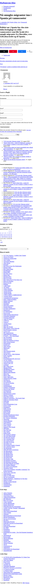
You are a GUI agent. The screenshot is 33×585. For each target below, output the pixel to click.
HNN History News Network (11, 328)
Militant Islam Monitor (9, 372)
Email (1, 113)
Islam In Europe (7, 339)
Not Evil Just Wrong (8, 389)
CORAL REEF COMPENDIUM (12, 295)
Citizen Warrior (7, 289)
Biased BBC (6, 272)
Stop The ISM (7, 430)
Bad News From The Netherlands (12, 266)
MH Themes (26, 583)
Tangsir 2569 (6, 541)
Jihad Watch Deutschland (10, 511)
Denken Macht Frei (8, 505)
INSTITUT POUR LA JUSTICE (12, 568)
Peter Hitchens (7, 392)
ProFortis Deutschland (9, 526)
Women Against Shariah (9, 481)
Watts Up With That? (9, 475)
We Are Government (8, 477)
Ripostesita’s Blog (8, 577)
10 (1, 235)
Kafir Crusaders (7, 355)
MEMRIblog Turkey (8, 369)
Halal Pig (5, 325)
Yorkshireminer (7, 484)
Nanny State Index (8, 377)
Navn (1, 108)
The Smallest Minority (9, 465)
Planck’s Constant (8, 395)
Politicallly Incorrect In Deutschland (13, 523)
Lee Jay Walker (7, 360)
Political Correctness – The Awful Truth (14, 398)
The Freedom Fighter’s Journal (11, 445)
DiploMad (6, 304)
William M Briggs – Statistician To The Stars (15, 478)
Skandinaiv (6, 580)
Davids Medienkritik (8, 503)
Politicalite (6, 401)
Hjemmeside (3, 117)
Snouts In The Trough (9, 427)
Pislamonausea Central (9, 393)
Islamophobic (7, 343)
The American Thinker (9, 434)
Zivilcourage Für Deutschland (11, 549)
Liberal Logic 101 (8, 363)
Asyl (19, 22)
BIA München (7, 499)
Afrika (15, 22)
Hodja (11, 22)
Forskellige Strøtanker (9, 316)
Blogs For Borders (8, 281)
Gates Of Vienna (7, 319)
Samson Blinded (7, 421)
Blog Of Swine (7, 278)
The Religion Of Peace (9, 460)
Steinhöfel (6, 540)
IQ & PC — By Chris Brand (11, 336)
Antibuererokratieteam (9, 497)
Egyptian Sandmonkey (9, 308)
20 (6, 236)
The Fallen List (7, 443)
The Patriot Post (7, 457)
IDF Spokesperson (8, 333)
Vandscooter (6, 55)
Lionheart (6, 365)
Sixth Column (7, 425)
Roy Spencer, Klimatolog (10, 418)
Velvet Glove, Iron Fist (9, 472)
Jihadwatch (6, 348)
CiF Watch (6, 287)
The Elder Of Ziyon (8, 442)
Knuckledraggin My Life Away (11, 358)
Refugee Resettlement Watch (11, 415)
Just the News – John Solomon (11, 354)
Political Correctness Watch (10, 399)
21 (8, 236)
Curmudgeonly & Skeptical (10, 298)
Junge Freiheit (7, 512)
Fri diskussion (7, 8)
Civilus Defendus (8, 290)
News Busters (7, 381)
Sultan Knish (6, 433)
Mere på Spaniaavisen (6, 47)
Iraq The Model (7, 337)
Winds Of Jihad (7, 480)
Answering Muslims (8, 261)
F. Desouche (6, 563)
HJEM (5, 9)
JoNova (5, 349)
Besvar (5, 89)
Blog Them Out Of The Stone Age (12, 279)
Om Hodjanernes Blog (9, 11)
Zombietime (6, 486)
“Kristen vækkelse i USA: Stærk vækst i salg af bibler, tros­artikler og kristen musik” (17, 212)
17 (1, 236)
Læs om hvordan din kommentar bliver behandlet (15, 130)
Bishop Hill (6, 275)
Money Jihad (6, 375)
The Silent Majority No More (11, 463)
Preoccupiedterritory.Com (10, 404)
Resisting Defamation (9, 416)
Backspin (5, 264)
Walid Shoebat (7, 474)
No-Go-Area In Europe (9, 518)
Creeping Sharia (7, 296)
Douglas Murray (7, 307)
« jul (1, 242)
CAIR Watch (6, 286)
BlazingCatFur (7, 276)
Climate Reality (7, 293)
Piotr (4, 177)
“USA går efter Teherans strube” (12, 141)
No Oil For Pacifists (8, 383)
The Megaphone (7, 451)
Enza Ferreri (6, 561)
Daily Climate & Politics (9, 299)
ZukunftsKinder (7, 550)
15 (9, 235)
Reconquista (6, 413)
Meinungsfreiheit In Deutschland (12, 515)
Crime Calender (7, 502)
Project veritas (7, 406)
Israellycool (6, 345)
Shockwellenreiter (8, 538)
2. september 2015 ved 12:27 (11, 83)
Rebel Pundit (6, 412)
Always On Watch (8, 257)
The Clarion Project (8, 440)
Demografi (24, 22)
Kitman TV (6, 357)
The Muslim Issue (8, 454)
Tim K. (5, 544)
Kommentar (3, 98)
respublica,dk (6, 565)
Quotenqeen (6, 531)
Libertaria (6, 514)
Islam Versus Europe (8, 342)
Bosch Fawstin (7, 283)
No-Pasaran (6, 384)
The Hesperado (7, 448)
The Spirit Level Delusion (10, 466)
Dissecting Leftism (8, 305)
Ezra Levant (6, 313)
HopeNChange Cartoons (10, 330)
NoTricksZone (7, 390)
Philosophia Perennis (9, 521)
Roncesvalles (6, 537)
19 (4, 236)
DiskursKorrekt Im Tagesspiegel (12, 506)
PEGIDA (5, 520)
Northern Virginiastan (9, 387)
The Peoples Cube (8, 459)
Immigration (3, 24)
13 (6, 235)
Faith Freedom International (10, 314)
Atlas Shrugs (6, 263)
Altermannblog (7, 494)
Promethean (6, 407)
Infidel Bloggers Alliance (10, 334)
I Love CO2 (6, 331)
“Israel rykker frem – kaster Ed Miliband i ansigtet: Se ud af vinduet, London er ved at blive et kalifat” (17, 143)
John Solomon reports (9, 351)
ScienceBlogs (7, 422)
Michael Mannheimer (9, 517)
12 (4, 235)
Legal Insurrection (8, 361)
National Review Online (9, 378)
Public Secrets (7, 409)
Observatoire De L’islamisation (11, 572)
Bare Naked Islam (8, 269)
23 (11, 236)
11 (2, 235)
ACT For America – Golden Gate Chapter (14, 255)
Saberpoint (6, 419)
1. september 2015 (5, 22)
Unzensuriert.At (7, 546)
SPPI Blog (6, 428)
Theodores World (8, 468)
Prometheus (6, 529)
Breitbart (5, 284)
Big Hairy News (7, 273)
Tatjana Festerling (8, 543)
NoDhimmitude (7, 386)
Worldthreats (6, 483)
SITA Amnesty (7, 424)
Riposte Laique (7, 575)
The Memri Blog (7, 453)
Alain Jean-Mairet (8, 560)
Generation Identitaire (9, 566)
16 (11, 235)
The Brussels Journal (9, 437)
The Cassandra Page (8, 439)
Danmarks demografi (9, 6)
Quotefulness (6, 410)
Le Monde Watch (8, 571)
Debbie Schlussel (8, 301)
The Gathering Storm (9, 447)
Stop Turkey (6, 431)
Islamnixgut (6, 509)
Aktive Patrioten (7, 493)
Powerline (6, 402)
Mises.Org (6, 374)
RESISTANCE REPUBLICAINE (12, 574)
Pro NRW (6, 528)
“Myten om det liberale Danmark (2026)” (14, 159)
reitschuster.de (7, 535)
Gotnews (5, 322)
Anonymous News (8, 496)
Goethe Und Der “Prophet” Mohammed (14, 508)
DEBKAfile (6, 302)
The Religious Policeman (10, 462)
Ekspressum (6, 310)
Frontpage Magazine (8, 317)
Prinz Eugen (6, 525)
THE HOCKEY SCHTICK (10, 450)
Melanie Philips (7, 368)
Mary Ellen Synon (8, 366)
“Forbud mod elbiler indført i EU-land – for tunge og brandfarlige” (18, 168)
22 (9, 236)
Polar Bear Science (8, 396)
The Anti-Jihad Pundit (9, 436)
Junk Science (6, 352)
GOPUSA (6, 320)
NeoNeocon (6, 380)
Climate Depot (7, 292)
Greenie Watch (7, 324)
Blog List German (8, 500)
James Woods (7, 346)
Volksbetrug (6, 547)
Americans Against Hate (9, 258)
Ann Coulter (6, 260)
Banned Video (7, 267)
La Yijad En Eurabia (8, 569)
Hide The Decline (8, 327)
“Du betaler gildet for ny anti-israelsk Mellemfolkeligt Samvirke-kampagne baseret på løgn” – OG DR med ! (17, 172)
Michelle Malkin (7, 371)
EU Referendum (7, 311)
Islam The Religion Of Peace (11, 340)
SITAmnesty (6, 578)
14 (8, 235)
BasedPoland (6, 270)
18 (2, 236)
